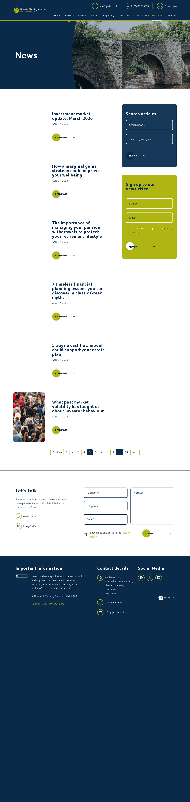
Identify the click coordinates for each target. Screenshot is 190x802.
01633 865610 (141, 6)
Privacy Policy (56, 604)
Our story (82, 15)
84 (126, 452)
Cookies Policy (39, 604)
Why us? (94, 15)
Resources (157, 15)
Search (133, 155)
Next (135, 452)
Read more (61, 137)
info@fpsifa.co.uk (108, 6)
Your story (69, 15)
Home (57, 15)
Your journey (108, 15)
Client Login (170, 6)
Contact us (171, 15)
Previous (57, 452)
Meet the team (141, 15)
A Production (166, 597)
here (71, 588)
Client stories (124, 15)
